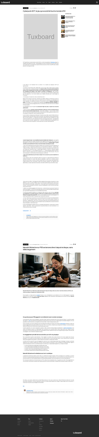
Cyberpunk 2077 (26, 210)
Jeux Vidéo (26, 8)
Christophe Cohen (36, 244)
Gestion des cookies (38, 435)
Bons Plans (39, 2)
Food (57, 2)
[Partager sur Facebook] (74, 8)
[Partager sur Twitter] (75, 8)
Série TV (40, 430)
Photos (19, 424)
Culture (53, 2)
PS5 (23, 386)
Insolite (29, 421)
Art (39, 422)
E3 (30, 210)
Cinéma (19, 422)
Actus (43, 2)
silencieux (53, 62)
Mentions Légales (25, 435)
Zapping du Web (31, 422)
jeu (29, 320)
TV (61, 421)
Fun (46, 2)
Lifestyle (60, 2)
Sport (49, 2)
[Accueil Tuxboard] (5, 2)
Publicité (40, 428)
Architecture (41, 421)
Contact (30, 435)
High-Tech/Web (64, 419)
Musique (52, 423)
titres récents (63, 323)
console (38, 295)
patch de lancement (68, 327)
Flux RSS (33, 435)
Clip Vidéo (19, 421)
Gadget (29, 424)
